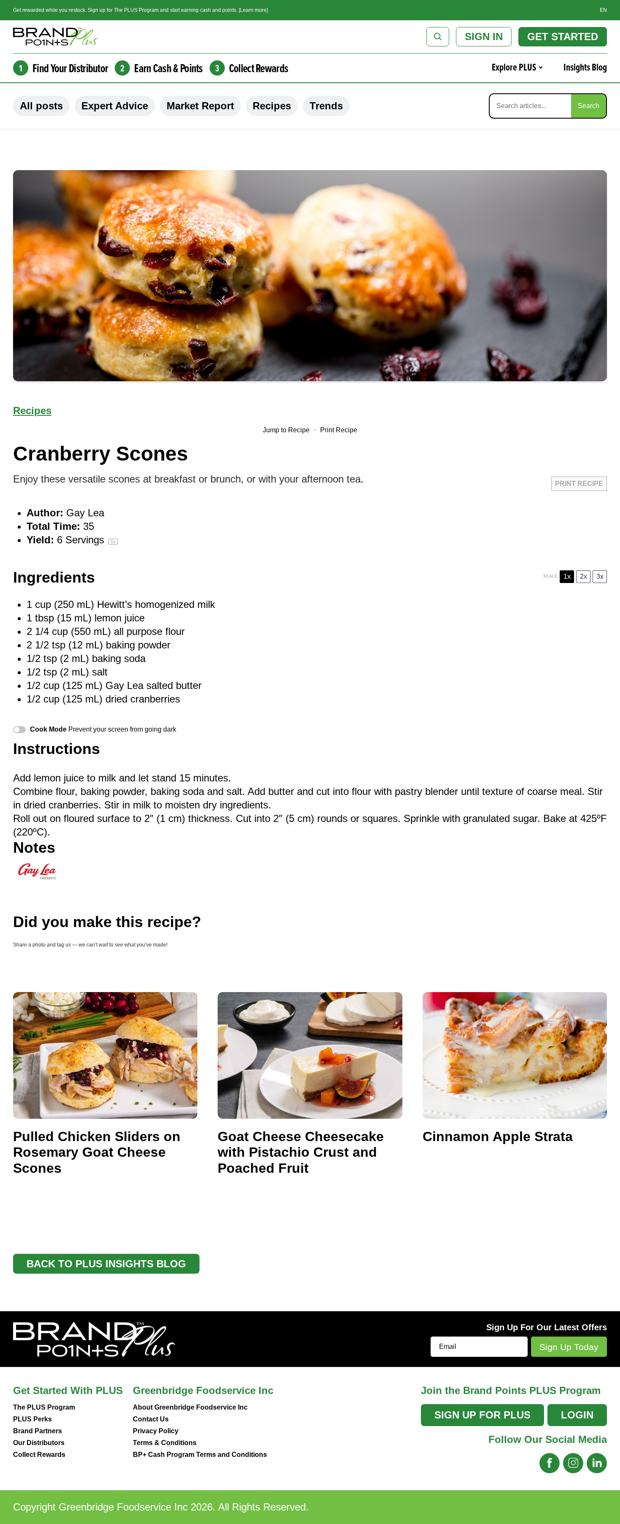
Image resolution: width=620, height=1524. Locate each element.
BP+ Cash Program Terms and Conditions (200, 1454)
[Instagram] (573, 1463)
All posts (41, 105)
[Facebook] (549, 1463)
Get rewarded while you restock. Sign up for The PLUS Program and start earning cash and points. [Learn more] (140, 10)
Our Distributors (39, 1442)
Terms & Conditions (165, 1442)
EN (603, 10)
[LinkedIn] (597, 1463)
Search (588, 105)
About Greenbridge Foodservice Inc (190, 1407)
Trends (326, 105)
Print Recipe (338, 430)
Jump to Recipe (286, 430)
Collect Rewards (39, 1454)
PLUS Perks (32, 1419)
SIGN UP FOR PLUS (482, 1415)
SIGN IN (484, 36)
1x (567, 576)
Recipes (272, 105)
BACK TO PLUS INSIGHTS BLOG (106, 1263)
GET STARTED (562, 36)
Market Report (200, 105)
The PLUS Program (44, 1407)
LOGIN (577, 1415)
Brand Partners (37, 1431)
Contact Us (151, 1419)
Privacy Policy (155, 1431)
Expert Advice (114, 105)
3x (600, 576)
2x (583, 576)
